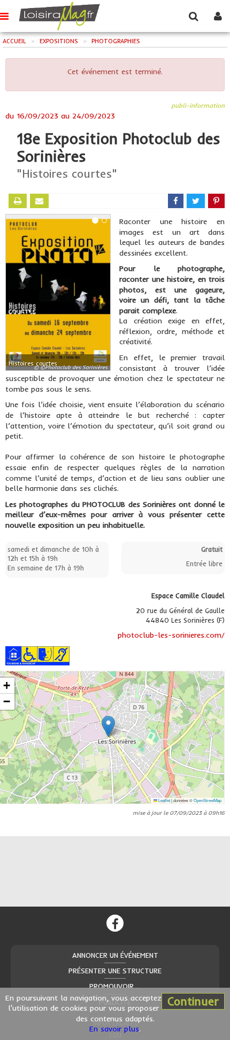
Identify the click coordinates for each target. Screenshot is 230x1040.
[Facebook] (115, 923)
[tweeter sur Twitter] (196, 201)
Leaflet (163, 800)
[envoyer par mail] (39, 201)
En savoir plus (114, 1029)
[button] (108, 726)
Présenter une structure (115, 970)
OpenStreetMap (207, 800)
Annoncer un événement (115, 955)
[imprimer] (18, 201)
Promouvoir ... (115, 986)
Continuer (193, 1001)
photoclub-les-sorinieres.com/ (171, 635)
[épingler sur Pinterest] (216, 201)
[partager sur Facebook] (175, 201)
